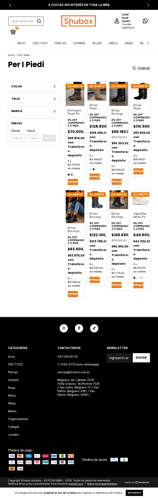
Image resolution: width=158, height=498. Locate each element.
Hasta (31, 131)
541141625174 (67, 356)
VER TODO (40, 43)
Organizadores (18, 419)
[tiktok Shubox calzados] (94, 328)
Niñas (129, 43)
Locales (13, 434)
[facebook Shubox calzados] (79, 328)
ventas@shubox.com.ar (73, 372)
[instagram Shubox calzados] (64, 328)
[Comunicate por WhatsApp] (145, 22)
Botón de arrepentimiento (102, 483)
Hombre (79, 43)
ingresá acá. (76, 483)
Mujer (97, 43)
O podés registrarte (128, 26)
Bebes (12, 411)
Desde (15, 131)
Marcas (60, 43)
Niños (113, 43)
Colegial (13, 427)
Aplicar (49, 138)
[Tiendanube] (137, 483)
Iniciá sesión (126, 19)
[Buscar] (38, 21)
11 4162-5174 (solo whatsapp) (78, 364)
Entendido (134, 492)
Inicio (21, 43)
